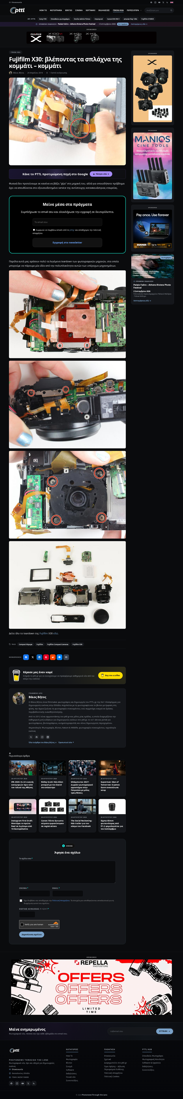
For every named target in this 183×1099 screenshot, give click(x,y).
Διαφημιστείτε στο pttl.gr (115, 1062)
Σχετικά (107, 1059)
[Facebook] (151, 2)
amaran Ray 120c (130, 19)
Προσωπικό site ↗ (66, 742)
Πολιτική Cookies (111, 1076)
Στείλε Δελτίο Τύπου (82, 19)
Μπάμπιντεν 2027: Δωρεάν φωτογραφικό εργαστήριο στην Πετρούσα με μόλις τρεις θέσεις (82, 787)
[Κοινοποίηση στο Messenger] (59, 657)
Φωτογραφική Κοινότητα (153, 1059)
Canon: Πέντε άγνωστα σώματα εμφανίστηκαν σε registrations (52, 823)
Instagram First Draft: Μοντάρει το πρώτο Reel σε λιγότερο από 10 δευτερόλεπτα (22, 824)
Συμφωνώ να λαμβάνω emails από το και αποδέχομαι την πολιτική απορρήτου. (67, 232)
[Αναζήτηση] (171, 10)
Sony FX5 (42, 19)
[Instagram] (155, 2)
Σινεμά (79, 10)
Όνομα (23, 888)
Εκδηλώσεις (104, 10)
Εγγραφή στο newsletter (67, 242)
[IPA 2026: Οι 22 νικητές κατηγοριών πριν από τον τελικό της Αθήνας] (22, 768)
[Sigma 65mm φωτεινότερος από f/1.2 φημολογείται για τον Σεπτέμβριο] (112, 806)
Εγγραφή (163, 1031)
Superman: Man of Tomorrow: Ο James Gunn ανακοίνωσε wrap (110, 786)
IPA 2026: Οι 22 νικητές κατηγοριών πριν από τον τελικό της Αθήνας (22, 785)
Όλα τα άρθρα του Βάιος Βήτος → (43, 742)
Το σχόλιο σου (26, 858)
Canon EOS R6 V (113, 19)
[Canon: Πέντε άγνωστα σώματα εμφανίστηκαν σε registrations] (52, 806)
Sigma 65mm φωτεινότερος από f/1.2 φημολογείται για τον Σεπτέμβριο (112, 824)
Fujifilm (44, 633)
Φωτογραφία (56, 10)
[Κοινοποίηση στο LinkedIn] (39, 657)
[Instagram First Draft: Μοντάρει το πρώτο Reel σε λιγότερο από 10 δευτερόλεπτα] (22, 806)
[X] (163, 2)
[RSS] (167, 2)
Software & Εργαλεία (151, 1062)
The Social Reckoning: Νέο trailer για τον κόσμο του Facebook (81, 823)
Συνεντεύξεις (72, 1080)
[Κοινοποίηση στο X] (33, 657)
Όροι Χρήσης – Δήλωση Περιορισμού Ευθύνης (114, 1068)
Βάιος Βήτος (18, 72)
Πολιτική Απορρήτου (61, 900)
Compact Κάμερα (25, 644)
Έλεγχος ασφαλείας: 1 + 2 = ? (34, 909)
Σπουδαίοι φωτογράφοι (60, 19)
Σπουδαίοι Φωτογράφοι (152, 1055)
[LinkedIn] (48, 737)
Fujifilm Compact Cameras (57, 644)
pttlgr (72, 230)
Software (90, 10)
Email (56, 888)
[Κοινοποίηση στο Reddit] (53, 657)
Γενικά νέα (118, 10)
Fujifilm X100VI (147, 19)
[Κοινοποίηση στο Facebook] (26, 657)
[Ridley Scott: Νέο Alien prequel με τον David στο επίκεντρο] (52, 768)
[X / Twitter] (31, 737)
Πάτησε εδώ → (102, 174)
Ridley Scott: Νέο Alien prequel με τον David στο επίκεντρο (52, 785)
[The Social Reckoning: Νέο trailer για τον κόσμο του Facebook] (82, 806)
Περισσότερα (133, 10)
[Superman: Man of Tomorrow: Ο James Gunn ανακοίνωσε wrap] (112, 768)
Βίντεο (68, 10)
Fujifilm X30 (77, 644)
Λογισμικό (99, 19)
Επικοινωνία (17, 1069)
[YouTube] (159, 2)
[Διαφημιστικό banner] (91, 38)
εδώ (55, 633)
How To (43, 10)
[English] (171, 2)
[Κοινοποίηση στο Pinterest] (46, 657)
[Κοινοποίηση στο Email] (66, 657)
